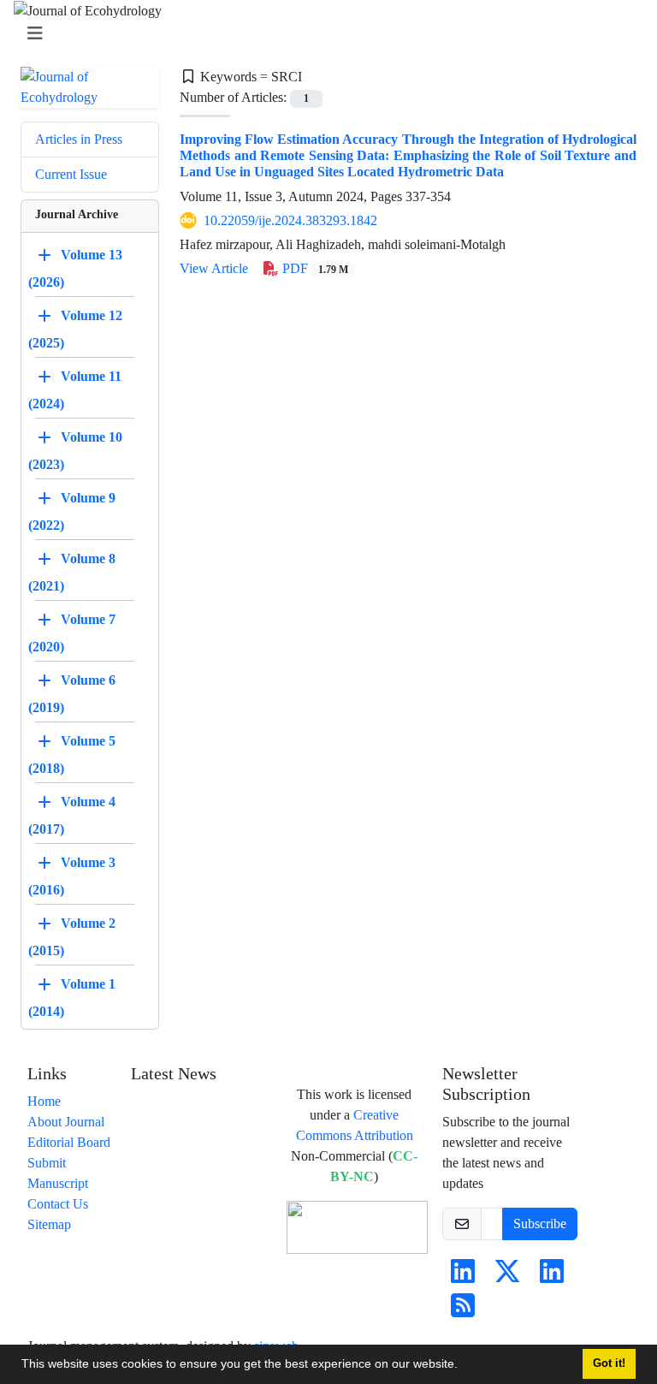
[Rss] (462, 1311)
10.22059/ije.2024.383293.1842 (290, 220)
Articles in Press (78, 139)
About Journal (65, 1122)
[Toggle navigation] (323, 33)
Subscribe (539, 1223)
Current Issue (71, 174)
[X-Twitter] (507, 1276)
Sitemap (49, 1224)
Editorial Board (68, 1142)
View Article (214, 268)
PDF (313, 268)
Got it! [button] (609, 1363)
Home (44, 1101)
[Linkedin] (462, 1276)
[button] (463, 1366)
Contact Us (57, 1204)
